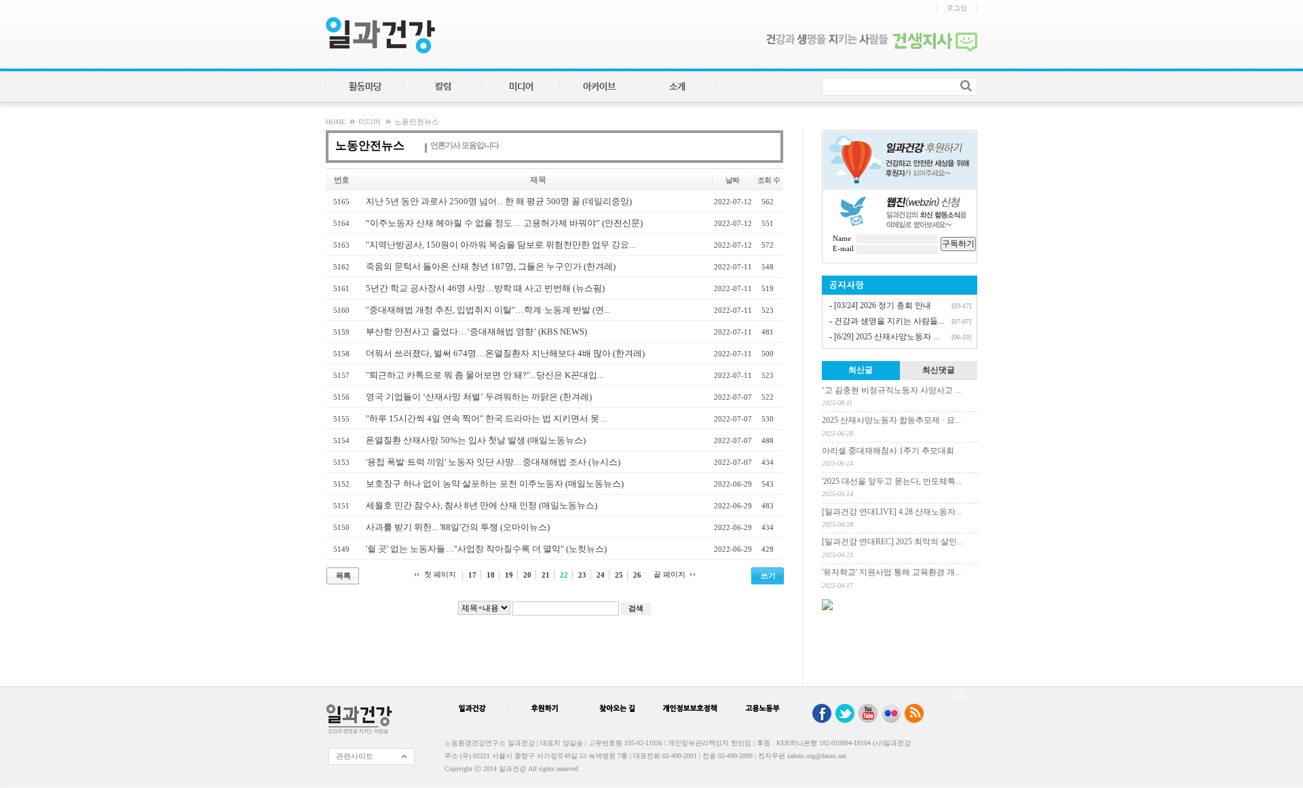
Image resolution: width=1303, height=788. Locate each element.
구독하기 (958, 243)
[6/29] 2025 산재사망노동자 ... (886, 337)
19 (509, 575)
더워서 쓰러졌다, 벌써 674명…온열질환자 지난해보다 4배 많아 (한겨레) (505, 353)
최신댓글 (938, 370)
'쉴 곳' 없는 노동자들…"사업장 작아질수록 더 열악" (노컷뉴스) (486, 549)
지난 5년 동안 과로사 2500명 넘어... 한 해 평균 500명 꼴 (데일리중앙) (499, 201)
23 (582, 575)
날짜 (732, 180)
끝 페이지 (669, 574)
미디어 (521, 86)
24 (601, 575)
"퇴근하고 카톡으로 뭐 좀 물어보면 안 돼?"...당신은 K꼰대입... (484, 375)
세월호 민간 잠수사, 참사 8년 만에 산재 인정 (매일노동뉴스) (481, 505)
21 (546, 575)
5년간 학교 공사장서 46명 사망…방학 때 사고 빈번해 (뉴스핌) (485, 288)
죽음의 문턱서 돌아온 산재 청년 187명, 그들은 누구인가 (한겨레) (491, 266)
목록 (343, 575)
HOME (336, 122)
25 (619, 575)
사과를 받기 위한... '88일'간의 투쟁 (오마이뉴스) (458, 527)
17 (472, 575)
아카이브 (599, 86)
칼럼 (443, 86)
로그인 (957, 8)
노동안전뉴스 (416, 122)
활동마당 (365, 86)
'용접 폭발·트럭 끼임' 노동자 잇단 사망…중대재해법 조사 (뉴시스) (493, 462)
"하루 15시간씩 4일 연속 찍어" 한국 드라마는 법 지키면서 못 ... (486, 418)
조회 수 (768, 180)
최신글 (860, 370)
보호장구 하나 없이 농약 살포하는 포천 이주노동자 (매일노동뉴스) (495, 484)
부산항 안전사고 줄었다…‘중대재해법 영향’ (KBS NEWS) (476, 331)
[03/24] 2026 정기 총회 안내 (882, 305)
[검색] (966, 85)
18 (491, 575)
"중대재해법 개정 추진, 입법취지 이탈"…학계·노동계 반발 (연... (488, 310)
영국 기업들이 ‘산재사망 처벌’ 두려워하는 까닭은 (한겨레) (479, 397)
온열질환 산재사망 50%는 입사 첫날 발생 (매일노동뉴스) (476, 440)
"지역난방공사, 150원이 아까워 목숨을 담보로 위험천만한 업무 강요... (500, 245)
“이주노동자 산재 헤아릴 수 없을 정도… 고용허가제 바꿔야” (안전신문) (504, 223)
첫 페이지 (440, 574)
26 (637, 575)
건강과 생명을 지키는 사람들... (889, 321)
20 (527, 575)
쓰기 (768, 575)
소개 (677, 86)
